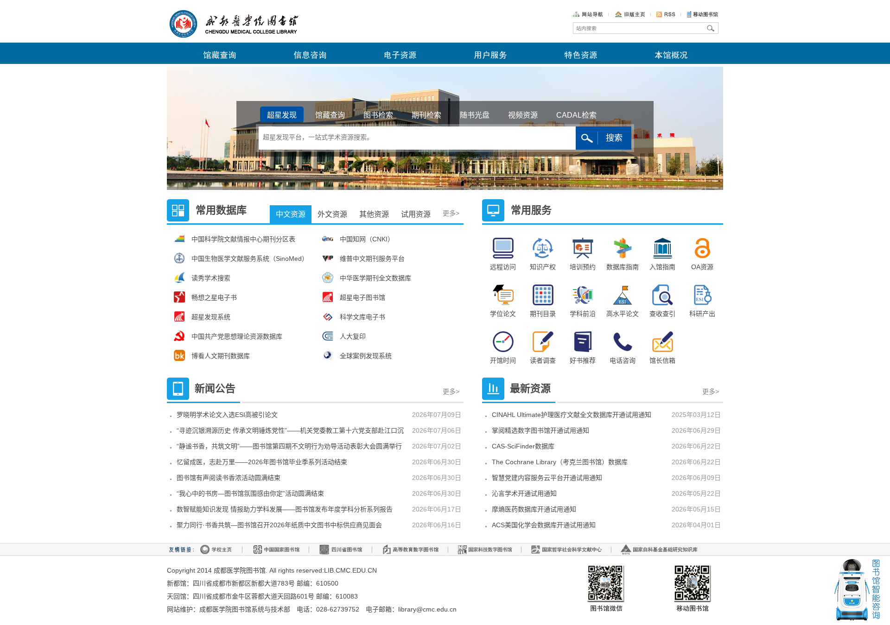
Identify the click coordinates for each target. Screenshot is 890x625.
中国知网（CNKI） (367, 239)
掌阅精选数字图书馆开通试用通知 (540, 430)
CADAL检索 (576, 115)
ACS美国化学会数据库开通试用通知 (544, 525)
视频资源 (523, 115)
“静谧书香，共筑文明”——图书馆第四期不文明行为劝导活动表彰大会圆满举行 (289, 446)
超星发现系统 (210, 317)
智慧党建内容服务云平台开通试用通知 (547, 477)
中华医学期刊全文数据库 (375, 278)
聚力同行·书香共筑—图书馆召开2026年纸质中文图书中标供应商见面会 (279, 525)
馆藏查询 (330, 115)
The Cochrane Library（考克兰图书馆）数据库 (560, 462)
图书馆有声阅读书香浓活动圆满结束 (228, 477)
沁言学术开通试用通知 (524, 493)
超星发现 (282, 115)
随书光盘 (475, 115)
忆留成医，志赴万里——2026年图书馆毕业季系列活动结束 (262, 462)
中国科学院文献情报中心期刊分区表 (243, 239)
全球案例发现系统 (366, 356)
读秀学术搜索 (210, 278)
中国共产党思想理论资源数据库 (236, 336)
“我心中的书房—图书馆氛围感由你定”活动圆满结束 (250, 493)
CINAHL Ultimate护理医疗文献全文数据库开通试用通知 (571, 414)
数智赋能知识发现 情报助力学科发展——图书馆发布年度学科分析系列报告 (285, 509)
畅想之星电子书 (214, 297)
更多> (452, 203)
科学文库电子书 (362, 317)
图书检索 (378, 115)
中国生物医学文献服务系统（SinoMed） (249, 258)
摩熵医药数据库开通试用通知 (534, 509)
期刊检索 (426, 115)
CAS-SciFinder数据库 (523, 446)
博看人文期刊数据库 (220, 356)
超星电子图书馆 (362, 297)
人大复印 (353, 336)
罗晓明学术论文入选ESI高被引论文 (227, 414)
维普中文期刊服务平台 (372, 258)
